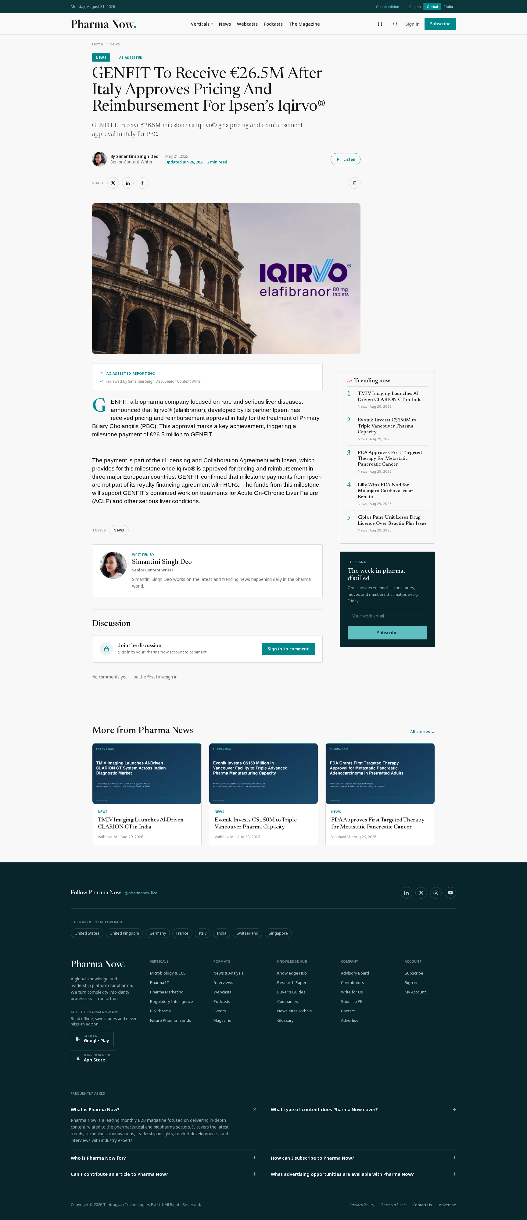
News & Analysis (228, 973)
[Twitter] (421, 893)
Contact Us (422, 1204)
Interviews (223, 982)
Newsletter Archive (294, 1011)
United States (87, 933)
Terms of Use (393, 1204)
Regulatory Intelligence (171, 1001)
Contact (348, 1011)
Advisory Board (355, 973)
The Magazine (304, 24)
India (448, 6)
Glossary (285, 1020)
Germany (157, 933)
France (182, 933)
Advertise (350, 1020)
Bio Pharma (160, 1011)
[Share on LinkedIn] (128, 183)
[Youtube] (450, 893)
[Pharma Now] (103, 24)
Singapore (278, 933)
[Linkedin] (406, 893)
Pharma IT (159, 982)
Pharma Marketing (167, 992)
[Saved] (380, 24)
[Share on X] (113, 183)
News (225, 24)
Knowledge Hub (292, 973)
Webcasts (247, 24)
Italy (202, 933)
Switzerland (247, 933)
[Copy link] (142, 183)
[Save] (354, 183)
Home (97, 44)
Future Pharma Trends (170, 1020)
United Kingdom (124, 933)
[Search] (395, 24)
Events (219, 1011)
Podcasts (273, 24)
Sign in (412, 24)
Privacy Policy (362, 1204)
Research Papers (293, 982)
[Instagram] (436, 893)
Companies (287, 1001)
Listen (349, 159)
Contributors (352, 982)
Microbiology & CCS (168, 973)
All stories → (422, 731)
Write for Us (352, 992)
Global (432, 6)
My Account (415, 992)
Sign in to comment (288, 649)
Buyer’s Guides (291, 992)
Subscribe (440, 24)
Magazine (222, 1020)
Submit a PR (352, 1001)
